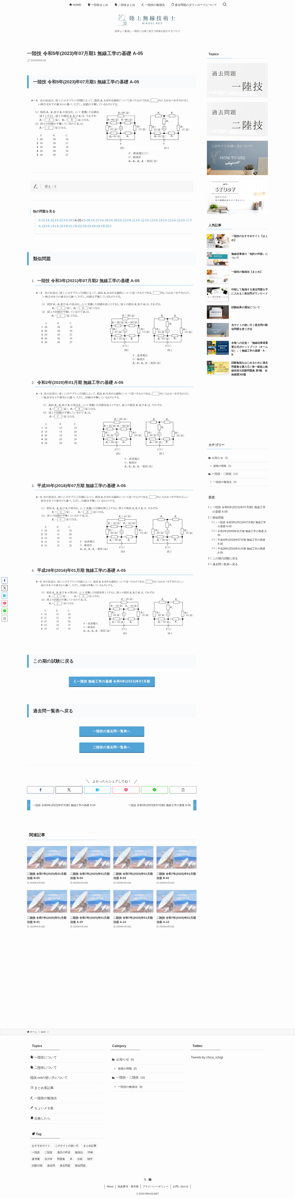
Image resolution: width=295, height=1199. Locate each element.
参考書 (36, 1158)
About (110, 1186)
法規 (79, 1158)
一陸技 (36, 1152)
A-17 (186, 220)
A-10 (123, 220)
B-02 (78, 226)
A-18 (42, 226)
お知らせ (220, 457)
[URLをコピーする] (183, 789)
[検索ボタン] (224, 4)
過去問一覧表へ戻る (225, 564)
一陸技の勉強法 (224, 481)
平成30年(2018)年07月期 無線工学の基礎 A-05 (81, 485)
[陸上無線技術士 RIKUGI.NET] (147, 20)
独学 (90, 1158)
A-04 (69, 220)
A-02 (51, 220)
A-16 (177, 220)
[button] (40, 789)
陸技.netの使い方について (49, 1077)
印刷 (90, 1152)
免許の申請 (63, 1152)
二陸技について (45, 1067)
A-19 (51, 226)
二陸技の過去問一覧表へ (111, 747)
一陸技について (45, 1057)
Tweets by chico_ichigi (207, 1057)
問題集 (61, 1158)
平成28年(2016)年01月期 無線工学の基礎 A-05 (81, 570)
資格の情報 (222, 465)
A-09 (114, 220)
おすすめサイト (41, 1145)
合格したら (42, 1118)
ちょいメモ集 (44, 1108)
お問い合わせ (180, 1186)
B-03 (87, 226)
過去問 (51, 1165)
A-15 (168, 220)
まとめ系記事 (44, 1088)
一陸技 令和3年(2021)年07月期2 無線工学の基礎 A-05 (88, 280)
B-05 (106, 226)
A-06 (87, 220)
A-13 (150, 220)
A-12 (141, 220)
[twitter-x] (145, 1179)
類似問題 (218, 517)
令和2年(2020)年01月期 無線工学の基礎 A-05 (80, 382)
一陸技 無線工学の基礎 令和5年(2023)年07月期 (113, 681)
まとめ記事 (89, 1145)
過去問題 (65, 1165)
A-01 (42, 220)
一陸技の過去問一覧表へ (111, 731)
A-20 (60, 226)
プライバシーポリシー (155, 1186)
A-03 (60, 220)
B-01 (69, 226)
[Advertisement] (111, 981)
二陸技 (48, 1152)
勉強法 (79, 1152)
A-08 (105, 220)
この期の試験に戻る (225, 558)
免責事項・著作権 (128, 1186)
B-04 (97, 226)
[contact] (150, 1179)
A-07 (96, 220)
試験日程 (37, 1165)
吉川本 (48, 1158)
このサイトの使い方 (66, 1145)
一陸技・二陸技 (225, 473)
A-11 (132, 220)
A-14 (159, 220)
